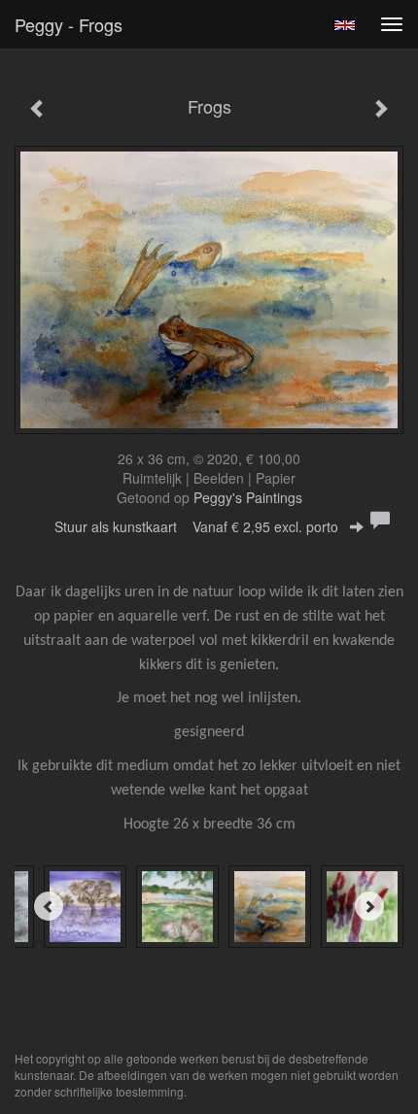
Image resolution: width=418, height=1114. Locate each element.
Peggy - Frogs (68, 24)
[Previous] (48, 906)
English (344, 25)
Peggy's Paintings (247, 497)
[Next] (369, 906)
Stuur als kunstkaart (196, 526)
